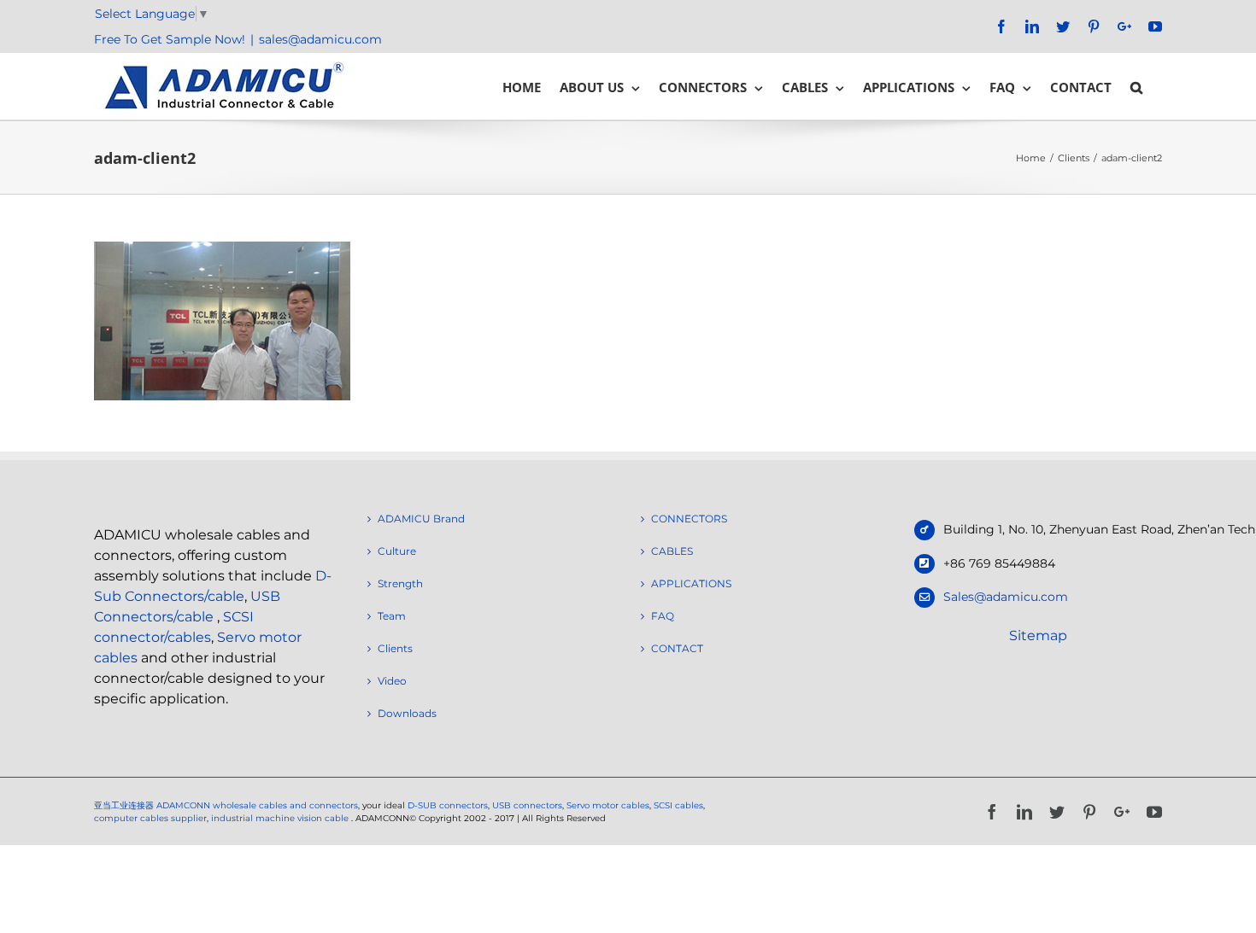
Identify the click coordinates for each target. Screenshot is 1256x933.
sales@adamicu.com (320, 39)
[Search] (1136, 86)
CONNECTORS (689, 518)
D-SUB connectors (448, 805)
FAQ (662, 615)
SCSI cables (678, 805)
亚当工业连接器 (124, 805)
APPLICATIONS (691, 583)
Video (392, 680)
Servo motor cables (607, 805)
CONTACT (677, 648)
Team (392, 615)
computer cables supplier (150, 818)
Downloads (407, 713)
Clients (395, 648)
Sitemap (1038, 635)
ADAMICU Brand (421, 518)
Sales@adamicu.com (1005, 596)
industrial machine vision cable (281, 818)
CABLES (672, 551)
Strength (400, 583)
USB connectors (527, 805)
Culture (397, 551)
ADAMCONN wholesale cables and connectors (257, 805)
